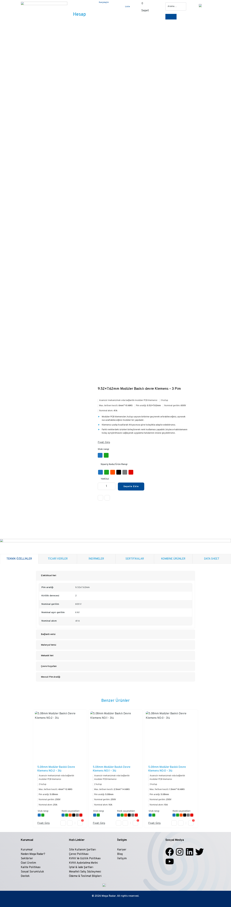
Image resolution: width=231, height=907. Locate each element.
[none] (199, 4)
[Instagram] (179, 852)
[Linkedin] (189, 852)
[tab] (115, 575)
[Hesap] (79, 6)
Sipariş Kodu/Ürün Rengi (114, 464)
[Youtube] (169, 861)
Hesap (79, 15)
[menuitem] (199, 4)
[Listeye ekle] (107, 497)
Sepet (145, 10)
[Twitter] (199, 852)
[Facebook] (169, 852)
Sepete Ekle (131, 486)
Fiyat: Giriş (104, 442)
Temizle (105, 479)
